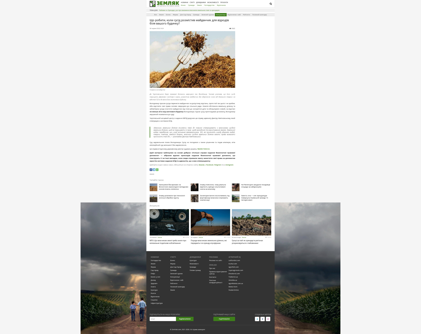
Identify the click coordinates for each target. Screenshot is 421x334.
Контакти (212, 277)
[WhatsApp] (157, 169)
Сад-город (154, 270)
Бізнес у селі (155, 277)
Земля (161, 15)
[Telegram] (154, 169)
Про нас (212, 268)
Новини (155, 257)
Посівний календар (259, 15)
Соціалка (154, 300)
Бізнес (168, 15)
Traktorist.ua (233, 277)
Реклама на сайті (215, 260)
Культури (193, 260)
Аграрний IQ (235, 257)
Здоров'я (154, 283)
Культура (154, 290)
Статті (173, 257)
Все (155, 15)
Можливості (194, 264)
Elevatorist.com (234, 274)
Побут (153, 274)
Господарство (156, 260)
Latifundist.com (234, 260)
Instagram (229, 165)
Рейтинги (246, 15)
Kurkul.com (233, 264)
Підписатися (184, 319)
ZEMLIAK (213, 265)
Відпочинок (155, 297)
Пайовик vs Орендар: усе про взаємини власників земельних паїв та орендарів (189, 10)
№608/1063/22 (204, 149)
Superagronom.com (236, 270)
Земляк (201, 165)
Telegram (217, 165)
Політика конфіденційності (215, 281)
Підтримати (224, 319)
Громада (196, 15)
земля (152, 174)
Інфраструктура (157, 303)
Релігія (153, 293)
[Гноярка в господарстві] (192, 59)
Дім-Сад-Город (185, 15)
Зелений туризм (208, 15)
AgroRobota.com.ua (236, 283)
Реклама (213, 257)
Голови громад (195, 270)
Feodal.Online (234, 290)
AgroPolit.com (234, 267)
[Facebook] (151, 169)
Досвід (153, 280)
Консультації (221, 15)
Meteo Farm (233, 287)
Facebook (209, 165)
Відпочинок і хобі (234, 15)
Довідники (195, 257)
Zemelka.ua (233, 280)
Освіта (153, 287)
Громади (193, 267)
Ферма (175, 15)
